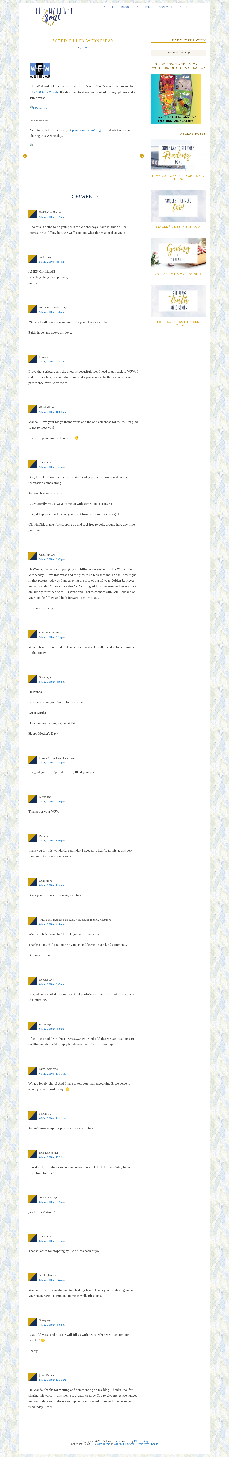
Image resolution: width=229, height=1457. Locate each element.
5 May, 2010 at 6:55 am (51, 217)
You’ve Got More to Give (178, 274)
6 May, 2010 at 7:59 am (51, 1028)
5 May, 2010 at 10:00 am (52, 412)
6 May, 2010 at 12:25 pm (52, 1157)
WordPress (143, 1443)
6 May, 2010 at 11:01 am (52, 1073)
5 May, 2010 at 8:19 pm (52, 840)
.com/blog (86, 130)
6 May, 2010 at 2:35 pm (52, 1202)
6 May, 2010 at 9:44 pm (52, 1280)
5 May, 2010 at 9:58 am (51, 361)
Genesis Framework (124, 1443)
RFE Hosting (141, 1441)
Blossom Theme (101, 1443)
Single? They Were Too (178, 227)
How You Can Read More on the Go (178, 177)
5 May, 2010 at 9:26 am (51, 312)
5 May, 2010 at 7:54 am (51, 261)
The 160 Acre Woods (44, 92)
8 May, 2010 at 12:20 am (52, 1379)
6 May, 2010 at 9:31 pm (52, 1241)
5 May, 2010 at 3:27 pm (52, 467)
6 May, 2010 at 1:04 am (51, 885)
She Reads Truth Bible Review (178, 323)
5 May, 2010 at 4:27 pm (52, 559)
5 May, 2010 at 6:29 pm (52, 801)
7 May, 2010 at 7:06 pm (52, 1324)
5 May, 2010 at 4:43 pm (52, 637)
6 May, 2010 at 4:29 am (51, 984)
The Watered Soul (53, 16)
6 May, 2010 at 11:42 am (52, 1118)
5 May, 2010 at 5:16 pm (52, 681)
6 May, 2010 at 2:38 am (51, 924)
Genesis (116, 1441)
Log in (154, 1443)
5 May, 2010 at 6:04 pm (52, 762)
